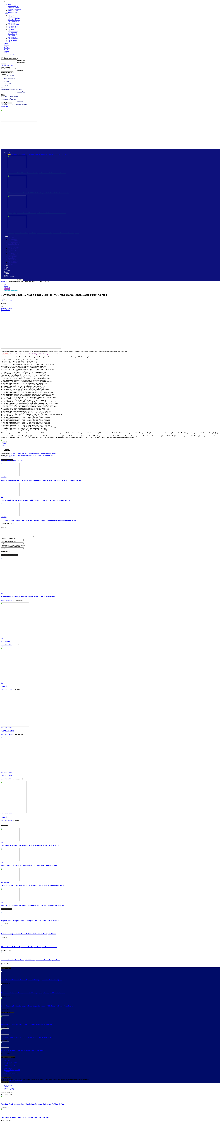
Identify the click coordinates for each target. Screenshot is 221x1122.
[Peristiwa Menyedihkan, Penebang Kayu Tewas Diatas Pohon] (5, 1047)
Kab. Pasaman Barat (13, 24)
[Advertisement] (110, 136)
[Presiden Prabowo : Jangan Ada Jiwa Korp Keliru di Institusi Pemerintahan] (15, 592)
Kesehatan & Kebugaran (11, 290)
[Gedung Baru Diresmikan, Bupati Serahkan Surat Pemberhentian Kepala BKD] (10, 860)
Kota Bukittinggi (12, 34)
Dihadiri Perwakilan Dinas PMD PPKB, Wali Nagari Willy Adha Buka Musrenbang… (38, 193)
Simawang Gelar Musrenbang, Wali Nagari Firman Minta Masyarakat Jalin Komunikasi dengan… (43, 233)
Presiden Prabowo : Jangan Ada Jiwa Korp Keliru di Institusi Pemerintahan (28, 597)
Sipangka (6, 85)
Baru (9, 169)
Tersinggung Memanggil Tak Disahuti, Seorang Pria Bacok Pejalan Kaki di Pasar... (30, 845)
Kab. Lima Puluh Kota (14, 18)
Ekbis (5, 46)
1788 (2, 646)
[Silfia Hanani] (15, 636)
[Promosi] (15, 681)
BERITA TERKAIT (7, 460)
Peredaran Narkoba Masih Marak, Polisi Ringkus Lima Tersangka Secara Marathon (35, 354)
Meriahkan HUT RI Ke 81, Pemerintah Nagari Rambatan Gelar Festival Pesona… (37, 173)
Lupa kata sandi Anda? (7, 65)
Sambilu (6, 81)
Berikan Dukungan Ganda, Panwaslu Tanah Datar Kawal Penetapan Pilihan (28, 934)
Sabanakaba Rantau (13, 10)
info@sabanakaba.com (15, 1080)
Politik (6, 43)
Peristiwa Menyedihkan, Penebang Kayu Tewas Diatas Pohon (22, 1050)
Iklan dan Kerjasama (6, 727)
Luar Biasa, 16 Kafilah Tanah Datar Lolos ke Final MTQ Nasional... (25, 1117)
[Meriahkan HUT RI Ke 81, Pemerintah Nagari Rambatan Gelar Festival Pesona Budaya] (17, 168)
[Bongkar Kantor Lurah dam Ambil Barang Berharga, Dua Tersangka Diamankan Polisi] (10, 900)
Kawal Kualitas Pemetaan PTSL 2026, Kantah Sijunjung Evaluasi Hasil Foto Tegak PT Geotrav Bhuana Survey (41, 480)
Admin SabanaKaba (6, 300)
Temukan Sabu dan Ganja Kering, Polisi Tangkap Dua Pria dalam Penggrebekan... (30, 960)
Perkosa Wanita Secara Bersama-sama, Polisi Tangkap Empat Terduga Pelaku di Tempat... (33, 993)
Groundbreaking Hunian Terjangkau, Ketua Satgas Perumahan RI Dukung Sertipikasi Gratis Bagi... (37, 1006)
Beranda (3, 281)
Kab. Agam (11, 15)
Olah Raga (7, 48)
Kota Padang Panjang (13, 21)
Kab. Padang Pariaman (14, 20)
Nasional (6, 51)
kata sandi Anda (21, 62)
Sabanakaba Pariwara (13, 7)
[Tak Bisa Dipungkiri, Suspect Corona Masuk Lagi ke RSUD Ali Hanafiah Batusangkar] (5, 1034)
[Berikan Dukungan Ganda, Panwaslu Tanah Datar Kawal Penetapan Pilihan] (5, 930)
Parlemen (6, 45)
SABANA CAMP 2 (7, 731)
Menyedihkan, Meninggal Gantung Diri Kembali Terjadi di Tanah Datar (26, 1024)
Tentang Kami (8, 1085)
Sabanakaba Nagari (13, 6)
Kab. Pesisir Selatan (13, 26)
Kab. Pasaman (11, 23)
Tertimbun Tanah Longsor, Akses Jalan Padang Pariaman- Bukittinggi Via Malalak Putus (33, 1104)
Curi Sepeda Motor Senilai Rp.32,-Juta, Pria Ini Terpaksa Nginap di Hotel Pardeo (32, 455)
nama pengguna (21, 60)
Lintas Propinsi (9, 1065)
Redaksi (6, 1086)
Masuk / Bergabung (9, 78)
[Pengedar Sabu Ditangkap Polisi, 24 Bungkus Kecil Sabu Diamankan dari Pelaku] (5, 917)
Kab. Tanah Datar (12, 32)
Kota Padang (11, 35)
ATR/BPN (3, 477)
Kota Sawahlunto (12, 40)
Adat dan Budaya (9, 54)
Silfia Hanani (5, 641)
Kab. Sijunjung (12, 27)
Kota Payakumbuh (13, 38)
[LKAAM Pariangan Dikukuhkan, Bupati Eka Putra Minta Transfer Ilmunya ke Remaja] (10, 880)
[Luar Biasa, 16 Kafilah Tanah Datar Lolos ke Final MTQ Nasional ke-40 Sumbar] (5, 1114)
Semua (9, 154)
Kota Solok (11, 41)
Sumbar (6, 13)
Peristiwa (6, 52)
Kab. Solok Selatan (13, 31)
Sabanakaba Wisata (13, 12)
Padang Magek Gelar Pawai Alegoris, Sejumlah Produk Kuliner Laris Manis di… (37, 213)
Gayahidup (7, 289)
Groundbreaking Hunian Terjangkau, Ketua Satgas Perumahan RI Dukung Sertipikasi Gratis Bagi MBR (38, 520)
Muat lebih (4, 965)
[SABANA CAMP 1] (15, 770)
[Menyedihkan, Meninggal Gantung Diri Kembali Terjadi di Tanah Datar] (5, 1021)
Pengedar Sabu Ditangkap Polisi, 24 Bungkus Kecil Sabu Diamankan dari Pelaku (30, 921)
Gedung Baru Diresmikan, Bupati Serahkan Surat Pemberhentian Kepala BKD (29, 865)
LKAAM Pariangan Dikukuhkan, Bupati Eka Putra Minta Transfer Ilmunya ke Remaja (32, 885)
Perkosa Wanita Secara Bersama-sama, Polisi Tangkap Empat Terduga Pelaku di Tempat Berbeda (36, 500)
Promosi (4, 686)
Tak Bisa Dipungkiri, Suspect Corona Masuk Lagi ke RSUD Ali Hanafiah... (27, 1037)
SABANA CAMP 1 (7, 776)
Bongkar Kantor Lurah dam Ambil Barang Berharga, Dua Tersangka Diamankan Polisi (32, 905)
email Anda (20, 70)
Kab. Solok (11, 29)
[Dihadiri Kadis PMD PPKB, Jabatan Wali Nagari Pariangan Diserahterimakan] (5, 943)
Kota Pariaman (12, 37)
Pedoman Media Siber (10, 1090)
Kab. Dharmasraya (13, 17)
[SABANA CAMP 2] (15, 726)
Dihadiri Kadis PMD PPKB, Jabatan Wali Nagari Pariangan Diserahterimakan (29, 947)
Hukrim (6, 49)
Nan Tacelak (7, 83)
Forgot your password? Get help (9, 96)
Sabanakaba (7, 4)
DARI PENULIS (18, 460)
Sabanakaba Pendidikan (14, 9)
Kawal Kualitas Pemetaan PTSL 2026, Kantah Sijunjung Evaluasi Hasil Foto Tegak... (31, 980)
